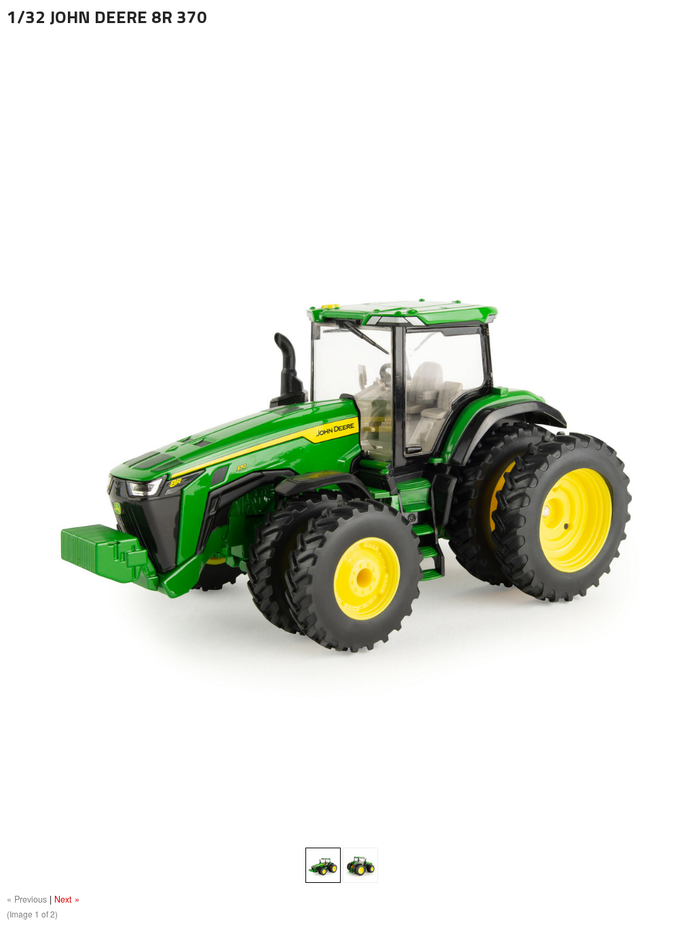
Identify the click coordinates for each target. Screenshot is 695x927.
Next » (66, 899)
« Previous (27, 899)
